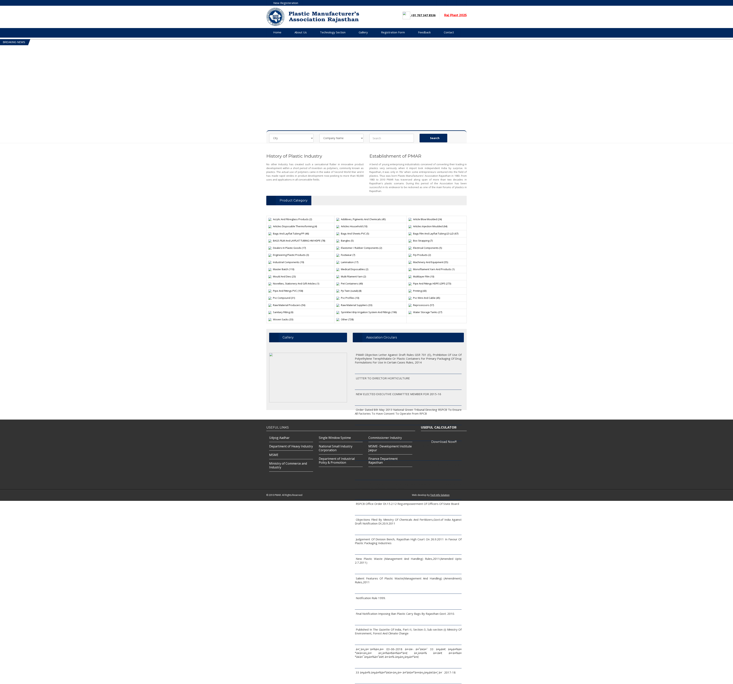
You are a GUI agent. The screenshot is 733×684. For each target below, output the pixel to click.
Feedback (424, 32)
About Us (301, 32)
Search (434, 138)
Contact (449, 32)
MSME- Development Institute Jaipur (390, 448)
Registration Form (393, 32)
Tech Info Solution (440, 495)
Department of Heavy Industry (291, 446)
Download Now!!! (444, 442)
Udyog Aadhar (279, 438)
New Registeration (285, 3)
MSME (273, 455)
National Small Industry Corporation (335, 448)
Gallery (363, 32)
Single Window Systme (335, 438)
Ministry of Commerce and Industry (288, 465)
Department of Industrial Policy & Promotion (337, 461)
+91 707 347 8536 (423, 15)
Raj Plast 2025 (455, 15)
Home (277, 32)
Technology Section (333, 32)
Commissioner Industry (385, 438)
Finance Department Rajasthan (383, 461)
